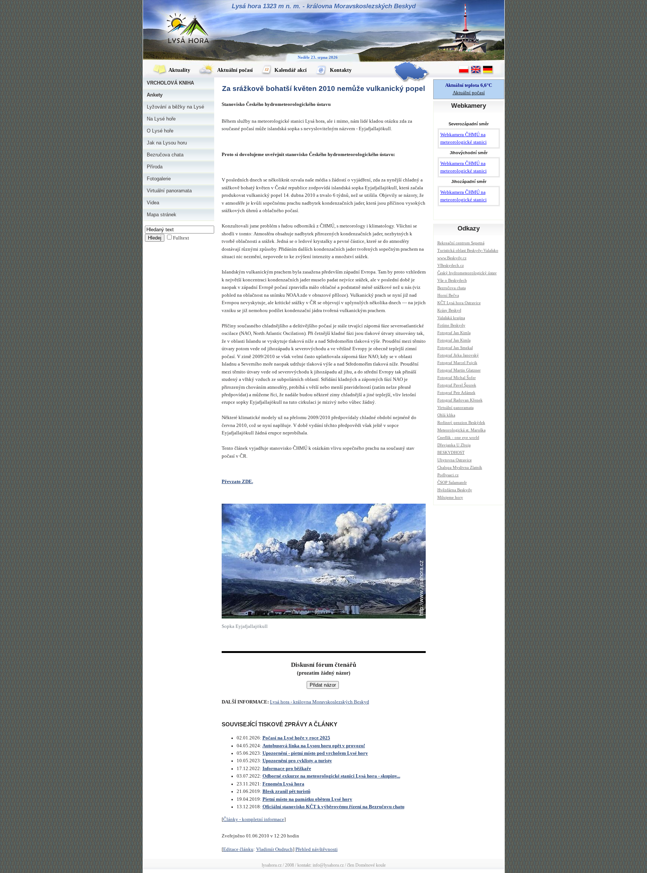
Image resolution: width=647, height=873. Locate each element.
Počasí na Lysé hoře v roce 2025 (296, 738)
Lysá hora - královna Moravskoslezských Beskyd (319, 702)
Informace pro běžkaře (286, 768)
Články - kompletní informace (253, 819)
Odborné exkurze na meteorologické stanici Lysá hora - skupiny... (331, 776)
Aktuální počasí (234, 70)
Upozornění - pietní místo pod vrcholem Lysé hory (315, 753)
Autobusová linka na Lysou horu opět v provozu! (313, 745)
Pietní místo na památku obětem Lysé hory (307, 799)
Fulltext (181, 238)
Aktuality (178, 70)
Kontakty (340, 70)
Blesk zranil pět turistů (286, 791)
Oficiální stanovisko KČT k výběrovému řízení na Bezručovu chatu (333, 806)
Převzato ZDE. (237, 481)
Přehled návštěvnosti (316, 849)
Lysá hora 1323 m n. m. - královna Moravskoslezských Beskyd (324, 6)
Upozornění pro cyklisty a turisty (297, 760)
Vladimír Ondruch (274, 849)
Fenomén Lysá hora (283, 784)
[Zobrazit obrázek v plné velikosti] (324, 617)
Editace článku (238, 849)
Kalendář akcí (290, 70)
